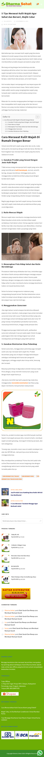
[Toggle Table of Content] (36, 117)
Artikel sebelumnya (16, 489)
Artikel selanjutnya (17, 501)
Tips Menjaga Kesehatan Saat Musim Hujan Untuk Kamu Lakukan (20, 719)
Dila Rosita (8, 21)
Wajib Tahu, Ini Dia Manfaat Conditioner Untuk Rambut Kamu (20, 713)
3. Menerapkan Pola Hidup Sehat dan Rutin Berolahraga (22, 127)
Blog (5, 24)
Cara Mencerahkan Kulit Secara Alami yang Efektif (18, 708)
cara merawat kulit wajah (11, 476)
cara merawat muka (28, 476)
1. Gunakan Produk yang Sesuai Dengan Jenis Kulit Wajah (23, 122)
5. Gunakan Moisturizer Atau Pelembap (17, 131)
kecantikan (12, 24)
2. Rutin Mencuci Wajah (13, 124)
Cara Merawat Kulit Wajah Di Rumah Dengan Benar (19, 120)
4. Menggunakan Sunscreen (14, 129)
